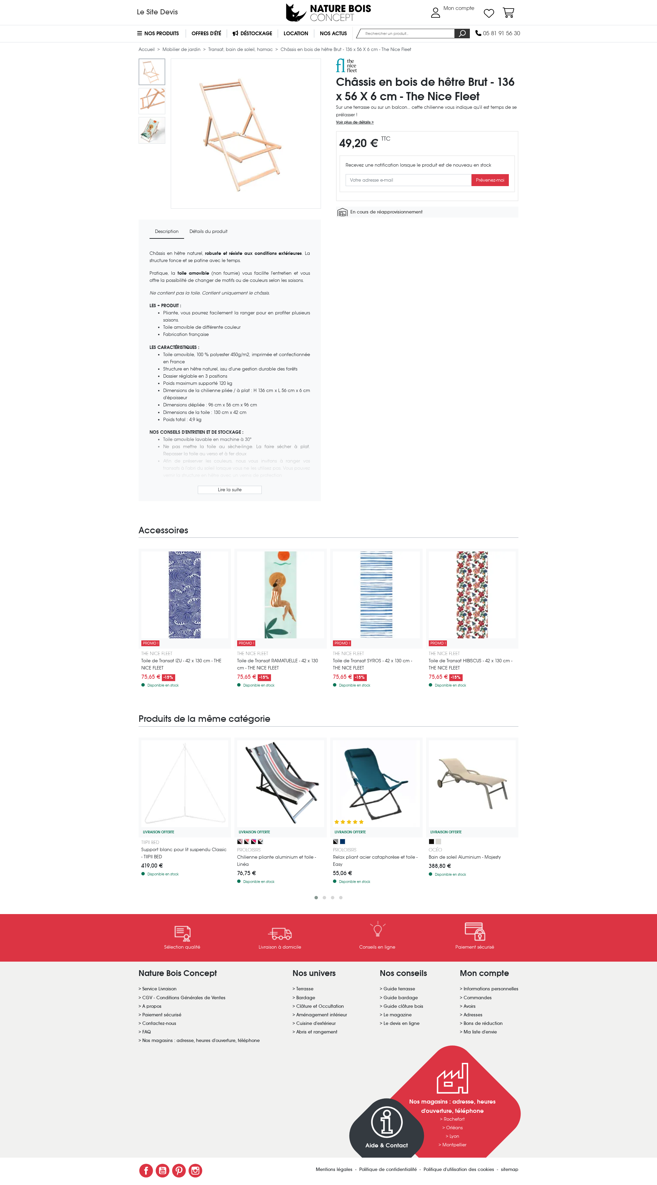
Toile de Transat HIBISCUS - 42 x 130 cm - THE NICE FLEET (470, 664)
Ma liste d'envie (480, 1032)
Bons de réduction (483, 1023)
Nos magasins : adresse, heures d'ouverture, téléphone (201, 1040)
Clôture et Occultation (320, 1006)
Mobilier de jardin (182, 49)
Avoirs (470, 1006)
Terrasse (304, 989)
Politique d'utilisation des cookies (459, 1169)
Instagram (195, 1170)
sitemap (509, 1169)
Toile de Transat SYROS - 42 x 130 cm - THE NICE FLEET (372, 664)
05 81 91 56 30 (500, 33)
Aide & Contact (386, 1145)
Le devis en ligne (402, 1023)
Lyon (454, 1136)
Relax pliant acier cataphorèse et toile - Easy (375, 860)
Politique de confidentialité (388, 1169)
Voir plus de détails (354, 122)
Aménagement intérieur (321, 1015)
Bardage (305, 998)
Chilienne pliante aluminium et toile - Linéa (276, 860)
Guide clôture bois (403, 1006)
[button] (316, 897)
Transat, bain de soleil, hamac (241, 49)
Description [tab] (167, 231)
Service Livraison (159, 989)
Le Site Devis (157, 12)
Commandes (478, 998)
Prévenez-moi (490, 180)
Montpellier (454, 1145)
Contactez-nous (159, 1023)
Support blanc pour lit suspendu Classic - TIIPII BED (184, 853)
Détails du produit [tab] (209, 231)
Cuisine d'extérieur (316, 1023)
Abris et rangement (316, 1032)
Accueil (147, 49)
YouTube (162, 1170)
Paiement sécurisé (161, 1015)
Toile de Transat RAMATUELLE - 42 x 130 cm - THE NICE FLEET (277, 664)
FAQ (146, 1032)
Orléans (454, 1128)
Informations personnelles (491, 989)
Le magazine (398, 1015)
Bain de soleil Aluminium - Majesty (465, 857)
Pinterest (179, 1170)
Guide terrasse (399, 989)
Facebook (146, 1170)
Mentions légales (335, 1169)
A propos (152, 1006)
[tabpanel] (230, 373)
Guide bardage (401, 998)
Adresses (473, 1015)
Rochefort (454, 1119)
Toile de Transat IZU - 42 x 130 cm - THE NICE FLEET (181, 664)
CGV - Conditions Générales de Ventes (184, 998)
